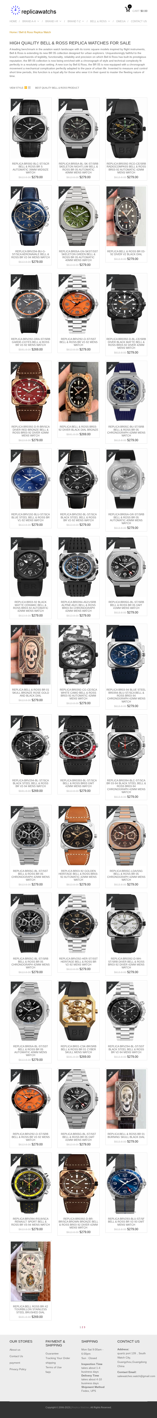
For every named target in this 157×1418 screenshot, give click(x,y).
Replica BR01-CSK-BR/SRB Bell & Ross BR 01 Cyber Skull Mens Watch (78, 1049)
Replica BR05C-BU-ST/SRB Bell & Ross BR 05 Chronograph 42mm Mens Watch (126, 431)
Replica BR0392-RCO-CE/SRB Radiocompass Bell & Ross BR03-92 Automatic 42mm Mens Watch (126, 168)
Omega (121, 21)
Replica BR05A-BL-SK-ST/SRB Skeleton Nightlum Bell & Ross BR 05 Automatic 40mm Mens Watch (78, 168)
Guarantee (52, 1353)
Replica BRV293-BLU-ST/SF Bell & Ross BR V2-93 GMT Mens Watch (126, 1221)
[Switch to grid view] (26, 87)
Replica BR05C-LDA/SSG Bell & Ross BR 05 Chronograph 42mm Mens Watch (126, 875)
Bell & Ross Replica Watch (35, 32)
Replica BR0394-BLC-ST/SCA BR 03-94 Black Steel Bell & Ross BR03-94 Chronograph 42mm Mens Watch (126, 786)
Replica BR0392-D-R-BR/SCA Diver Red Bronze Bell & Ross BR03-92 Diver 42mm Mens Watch (30, 431)
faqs (48, 1371)
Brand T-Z (74, 21)
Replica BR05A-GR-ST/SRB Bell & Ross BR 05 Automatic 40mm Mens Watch (126, 519)
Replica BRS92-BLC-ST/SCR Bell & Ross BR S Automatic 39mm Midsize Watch (30, 168)
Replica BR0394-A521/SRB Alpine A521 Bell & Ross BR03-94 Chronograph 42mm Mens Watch (78, 606)
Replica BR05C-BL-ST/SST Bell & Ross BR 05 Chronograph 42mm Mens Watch (30, 875)
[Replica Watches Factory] (34, 9)
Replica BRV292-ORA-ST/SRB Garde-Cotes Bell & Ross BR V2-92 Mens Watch (30, 341)
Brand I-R (51, 21)
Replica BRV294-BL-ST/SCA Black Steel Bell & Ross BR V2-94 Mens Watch (30, 783)
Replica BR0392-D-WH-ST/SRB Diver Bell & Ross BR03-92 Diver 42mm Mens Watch (126, 963)
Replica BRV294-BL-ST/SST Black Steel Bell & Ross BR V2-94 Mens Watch (126, 1049)
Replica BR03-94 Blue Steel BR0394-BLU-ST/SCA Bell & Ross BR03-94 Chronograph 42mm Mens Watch (126, 695)
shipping (51, 1362)
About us (15, 1349)
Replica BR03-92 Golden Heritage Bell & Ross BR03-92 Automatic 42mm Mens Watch (78, 875)
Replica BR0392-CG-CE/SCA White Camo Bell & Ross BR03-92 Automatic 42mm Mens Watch (78, 694)
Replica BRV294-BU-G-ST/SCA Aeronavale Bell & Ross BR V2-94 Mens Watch (30, 254)
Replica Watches (80, 1407)
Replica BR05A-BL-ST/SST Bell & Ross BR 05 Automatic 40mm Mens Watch (30, 1051)
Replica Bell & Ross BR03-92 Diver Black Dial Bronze (78, 428)
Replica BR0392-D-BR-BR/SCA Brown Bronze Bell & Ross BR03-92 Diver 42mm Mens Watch (78, 1223)
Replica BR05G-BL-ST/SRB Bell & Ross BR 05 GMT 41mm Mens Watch (126, 604)
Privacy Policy (18, 1369)
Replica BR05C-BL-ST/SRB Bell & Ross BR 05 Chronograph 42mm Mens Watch (30, 963)
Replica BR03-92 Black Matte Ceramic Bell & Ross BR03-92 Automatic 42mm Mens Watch (30, 606)
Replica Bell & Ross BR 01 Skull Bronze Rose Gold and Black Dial (30, 692)
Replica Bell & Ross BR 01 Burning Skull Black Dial (126, 1135)
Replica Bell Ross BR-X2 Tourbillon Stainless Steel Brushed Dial (30, 1309)
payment (15, 1362)
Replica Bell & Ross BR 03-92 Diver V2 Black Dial (126, 253)
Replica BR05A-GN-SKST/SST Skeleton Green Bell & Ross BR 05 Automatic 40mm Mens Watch (78, 256)
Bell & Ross (98, 21)
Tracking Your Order (58, 1358)
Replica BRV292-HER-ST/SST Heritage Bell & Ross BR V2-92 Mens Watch (78, 961)
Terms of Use (54, 1367)
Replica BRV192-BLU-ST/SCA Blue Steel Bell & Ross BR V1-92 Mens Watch (30, 517)
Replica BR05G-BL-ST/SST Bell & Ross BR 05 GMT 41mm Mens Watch (78, 1136)
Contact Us (139, 21)
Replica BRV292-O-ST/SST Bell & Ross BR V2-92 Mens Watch (78, 341)
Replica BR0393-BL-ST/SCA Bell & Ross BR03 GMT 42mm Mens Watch (78, 783)
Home (13, 21)
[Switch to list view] (29, 87)
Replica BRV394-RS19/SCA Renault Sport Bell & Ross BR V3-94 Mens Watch (30, 1221)
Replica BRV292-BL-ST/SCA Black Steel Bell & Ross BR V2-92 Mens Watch (78, 517)
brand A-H (29, 21)
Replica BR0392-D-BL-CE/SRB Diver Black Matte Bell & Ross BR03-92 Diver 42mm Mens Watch (126, 343)
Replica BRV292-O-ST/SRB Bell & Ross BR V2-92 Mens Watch (31, 1136)
